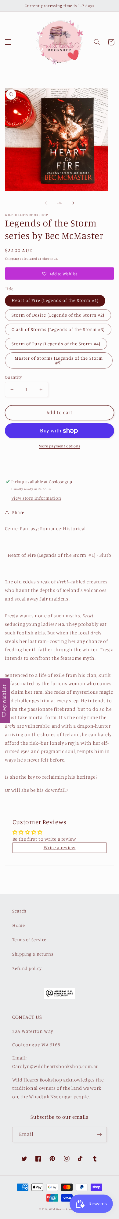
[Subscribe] (99, 1134)
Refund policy (26, 968)
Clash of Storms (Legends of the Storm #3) (58, 329)
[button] (8, 42)
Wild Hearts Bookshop (64, 1209)
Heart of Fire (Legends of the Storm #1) (55, 300)
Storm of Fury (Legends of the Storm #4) (56, 343)
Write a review (60, 847)
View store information (36, 498)
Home (18, 925)
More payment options (59, 446)
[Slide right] (73, 203)
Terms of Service (29, 939)
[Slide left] (45, 203)
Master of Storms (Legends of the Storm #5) (59, 360)
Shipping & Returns (32, 953)
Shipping (12, 258)
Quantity (13, 377)
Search (19, 910)
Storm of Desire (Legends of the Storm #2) (58, 315)
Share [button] (18, 512)
